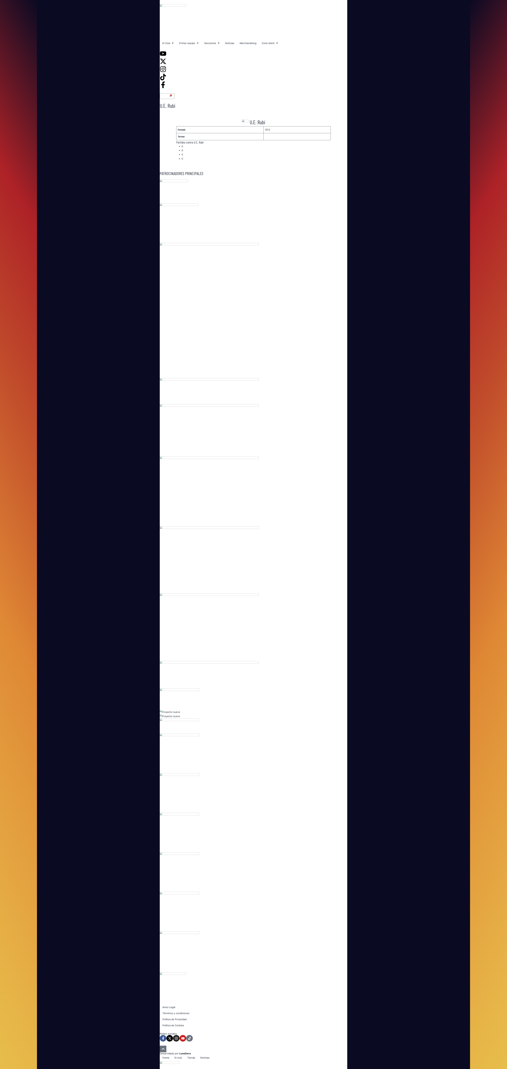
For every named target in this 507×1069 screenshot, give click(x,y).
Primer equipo (187, 43)
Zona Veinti (268, 43)
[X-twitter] (169, 1038)
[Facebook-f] (163, 1038)
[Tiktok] (189, 1038)
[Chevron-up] (163, 1049)
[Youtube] (183, 1038)
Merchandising (248, 43)
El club (178, 1057)
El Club (166, 43)
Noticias (229, 43)
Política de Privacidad (174, 1019)
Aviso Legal (168, 1007)
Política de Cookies (173, 1025)
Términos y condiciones (175, 1013)
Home (165, 1057)
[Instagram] (176, 1038)
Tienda (191, 1057)
